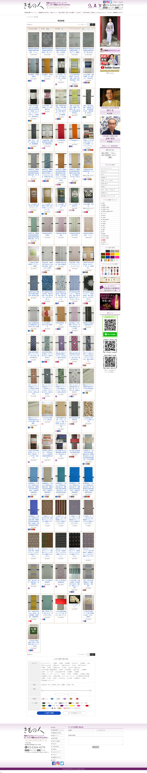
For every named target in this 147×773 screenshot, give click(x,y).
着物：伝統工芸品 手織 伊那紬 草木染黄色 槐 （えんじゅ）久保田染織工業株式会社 (75, 109)
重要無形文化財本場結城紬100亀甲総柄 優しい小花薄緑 (61, 50)
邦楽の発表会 (106, 219)
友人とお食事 (106, 238)
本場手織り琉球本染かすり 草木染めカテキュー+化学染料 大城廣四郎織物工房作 (48, 454)
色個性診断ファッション (31, 12)
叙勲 (104, 203)
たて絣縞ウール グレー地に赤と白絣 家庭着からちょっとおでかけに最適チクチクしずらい (88, 519)
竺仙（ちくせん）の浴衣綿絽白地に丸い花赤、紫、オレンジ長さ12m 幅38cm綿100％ (74, 388)
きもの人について (101, 12)
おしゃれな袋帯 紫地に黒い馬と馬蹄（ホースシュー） (33, 205)
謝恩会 (104, 233)
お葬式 (104, 242)
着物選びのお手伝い (44, 12)
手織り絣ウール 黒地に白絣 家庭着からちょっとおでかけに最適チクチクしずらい (61, 552)
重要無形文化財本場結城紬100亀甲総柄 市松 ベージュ (34, 50)
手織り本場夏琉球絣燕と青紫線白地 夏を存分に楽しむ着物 (33, 324)
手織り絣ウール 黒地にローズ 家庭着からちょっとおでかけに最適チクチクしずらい (74, 552)
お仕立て (78, 12)
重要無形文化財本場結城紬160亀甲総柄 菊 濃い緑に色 (89, 50)
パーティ (105, 213)
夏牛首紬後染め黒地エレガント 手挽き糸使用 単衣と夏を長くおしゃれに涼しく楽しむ (88, 295)
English (121, 2)
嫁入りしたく (106, 244)
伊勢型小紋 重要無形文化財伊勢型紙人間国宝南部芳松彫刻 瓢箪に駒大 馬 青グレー (34, 173)
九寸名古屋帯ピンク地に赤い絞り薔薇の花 (47, 324)
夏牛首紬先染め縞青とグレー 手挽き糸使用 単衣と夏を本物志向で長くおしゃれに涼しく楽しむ (74, 295)
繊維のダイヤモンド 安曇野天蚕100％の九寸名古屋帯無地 (89, 386)
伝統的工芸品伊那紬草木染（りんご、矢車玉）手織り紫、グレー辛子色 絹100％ (33, 454)
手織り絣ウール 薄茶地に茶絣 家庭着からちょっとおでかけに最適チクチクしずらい (33, 552)
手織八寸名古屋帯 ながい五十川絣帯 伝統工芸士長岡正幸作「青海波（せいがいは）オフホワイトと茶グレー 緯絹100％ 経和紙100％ (34, 111)
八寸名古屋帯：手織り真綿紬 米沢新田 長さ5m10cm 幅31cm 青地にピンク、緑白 (75, 584)
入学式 (104, 221)
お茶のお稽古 (106, 235)
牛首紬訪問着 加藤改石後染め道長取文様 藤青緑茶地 (47, 142)
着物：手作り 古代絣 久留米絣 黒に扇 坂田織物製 (33, 142)
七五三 (104, 227)
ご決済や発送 (85, 12)
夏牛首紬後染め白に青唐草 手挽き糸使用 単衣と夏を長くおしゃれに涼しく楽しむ (61, 295)
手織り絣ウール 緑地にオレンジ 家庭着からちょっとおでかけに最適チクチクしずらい (47, 552)
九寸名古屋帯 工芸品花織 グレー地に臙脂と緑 (47, 107)
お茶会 (104, 217)
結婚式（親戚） (106, 207)
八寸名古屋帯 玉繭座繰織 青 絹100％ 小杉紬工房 (88, 76)
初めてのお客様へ (70, 12)
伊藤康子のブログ (117, 12)
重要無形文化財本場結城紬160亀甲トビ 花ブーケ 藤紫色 (75, 50)
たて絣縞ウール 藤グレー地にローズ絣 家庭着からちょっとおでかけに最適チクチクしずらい (75, 519)
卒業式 (104, 223)
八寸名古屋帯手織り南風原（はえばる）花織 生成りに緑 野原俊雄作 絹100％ (75, 78)
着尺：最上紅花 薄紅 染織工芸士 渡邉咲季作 (33, 582)
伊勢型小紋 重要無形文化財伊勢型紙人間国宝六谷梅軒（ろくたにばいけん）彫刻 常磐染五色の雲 (47, 173)
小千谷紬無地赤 (61, 140)
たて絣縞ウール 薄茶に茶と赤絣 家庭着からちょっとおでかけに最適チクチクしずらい (47, 519)
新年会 (104, 215)
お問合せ (93, 12)
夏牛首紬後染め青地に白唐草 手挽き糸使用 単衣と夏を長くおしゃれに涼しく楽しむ (47, 295)
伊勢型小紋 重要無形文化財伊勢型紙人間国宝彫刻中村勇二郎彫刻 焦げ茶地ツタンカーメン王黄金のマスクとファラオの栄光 (61, 175)
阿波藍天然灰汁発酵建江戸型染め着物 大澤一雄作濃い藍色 (34, 293)
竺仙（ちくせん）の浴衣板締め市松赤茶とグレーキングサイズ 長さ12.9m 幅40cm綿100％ (74, 355)
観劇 (104, 229)
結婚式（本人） (106, 209)
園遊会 (104, 205)
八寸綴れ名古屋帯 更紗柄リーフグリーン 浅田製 (34, 264)
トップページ (30, 17)
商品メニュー (54, 12)
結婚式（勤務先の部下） (108, 211)
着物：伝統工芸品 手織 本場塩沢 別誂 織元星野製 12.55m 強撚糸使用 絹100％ (88, 109)
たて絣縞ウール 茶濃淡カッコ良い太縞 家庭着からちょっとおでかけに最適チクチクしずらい (61, 519)
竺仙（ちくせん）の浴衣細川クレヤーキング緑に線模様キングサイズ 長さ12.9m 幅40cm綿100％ (61, 388)
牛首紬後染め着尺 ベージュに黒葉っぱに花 (88, 419)
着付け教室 (62, 12)
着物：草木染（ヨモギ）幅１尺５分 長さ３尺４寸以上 (47, 613)
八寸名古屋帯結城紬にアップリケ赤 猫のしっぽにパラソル (61, 613)
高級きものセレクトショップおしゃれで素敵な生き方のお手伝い (36, 736)
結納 (104, 225)
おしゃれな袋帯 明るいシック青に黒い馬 (61, 205)
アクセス (109, 12)
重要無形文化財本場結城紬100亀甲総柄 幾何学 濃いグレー (48, 50)
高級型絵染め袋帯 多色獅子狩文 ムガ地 (88, 171)
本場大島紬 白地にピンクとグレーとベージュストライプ (74, 264)
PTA (103, 231)
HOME (115, 2)
